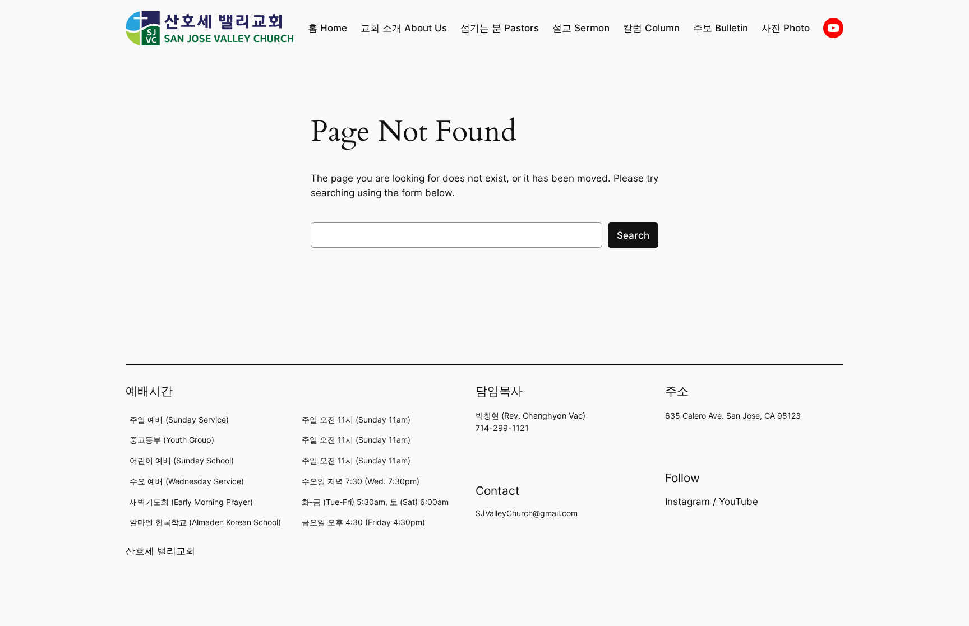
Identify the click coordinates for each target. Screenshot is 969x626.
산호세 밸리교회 (160, 551)
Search (633, 235)
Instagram (687, 501)
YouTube (738, 501)
